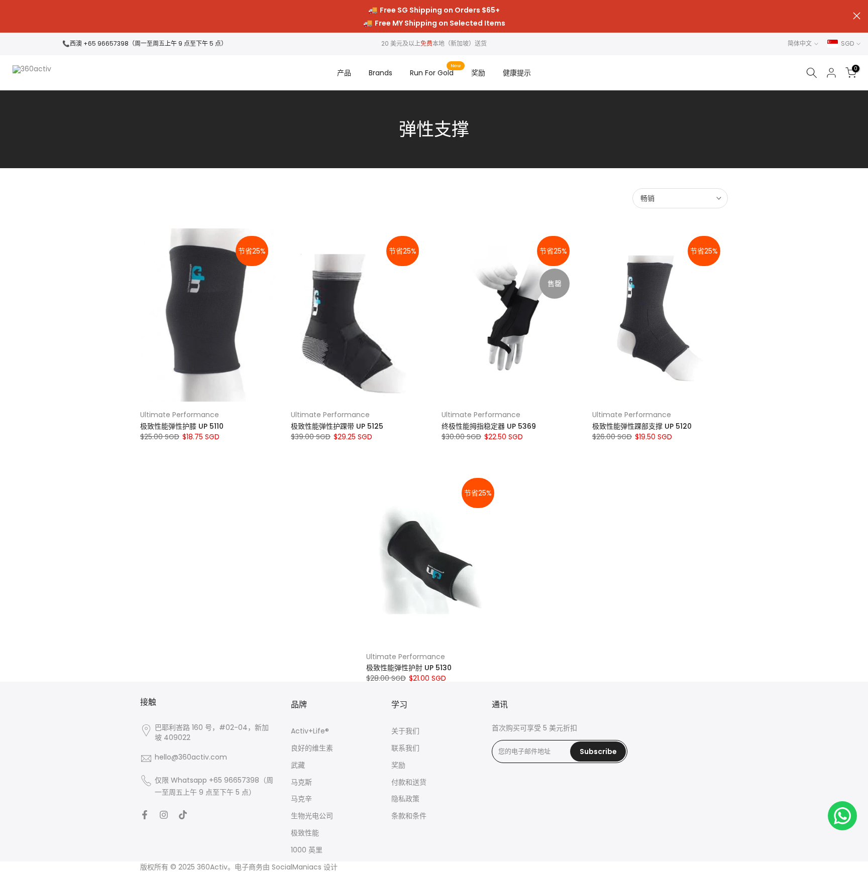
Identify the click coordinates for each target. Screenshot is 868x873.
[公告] (434, 16)
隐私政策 (405, 799)
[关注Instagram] (163, 815)
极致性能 (305, 833)
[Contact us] (842, 815)
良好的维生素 (312, 748)
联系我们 (405, 748)
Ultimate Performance (179, 415)
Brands (380, 73)
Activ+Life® (310, 731)
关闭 (11, 16)
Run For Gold (435, 72)
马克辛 (301, 799)
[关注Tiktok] (182, 815)
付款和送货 (408, 782)
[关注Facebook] (144, 815)
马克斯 (301, 782)
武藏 (298, 765)
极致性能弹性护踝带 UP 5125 (337, 426)
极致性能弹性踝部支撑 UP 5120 (642, 426)
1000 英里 (306, 850)
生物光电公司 (312, 816)
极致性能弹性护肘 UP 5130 (409, 668)
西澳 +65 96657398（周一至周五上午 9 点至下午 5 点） (148, 43)
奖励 (478, 73)
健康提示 (517, 73)
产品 (344, 73)
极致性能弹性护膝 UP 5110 (182, 426)
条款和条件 (408, 816)
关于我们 (405, 731)
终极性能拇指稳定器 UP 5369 (489, 426)
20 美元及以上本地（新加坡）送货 (434, 43)
